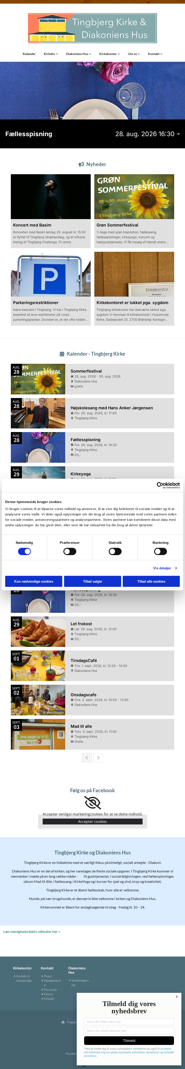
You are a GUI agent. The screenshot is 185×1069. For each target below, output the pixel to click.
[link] (51, 54)
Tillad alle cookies (151, 581)
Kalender (29, 54)
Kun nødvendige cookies (33, 581)
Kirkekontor (108, 54)
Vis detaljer (162, 568)
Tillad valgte (92, 581)
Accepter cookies (92, 821)
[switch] (69, 551)
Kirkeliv (50, 54)
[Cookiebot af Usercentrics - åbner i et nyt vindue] (160, 485)
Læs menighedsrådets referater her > (31, 931)
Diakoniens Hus (77, 54)
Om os (133, 54)
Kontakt (154, 54)
